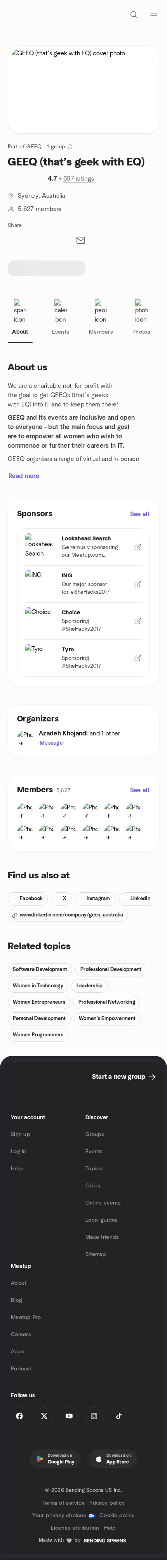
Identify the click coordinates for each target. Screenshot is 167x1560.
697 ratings (78, 179)
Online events (103, 1203)
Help (17, 1168)
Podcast (21, 1369)
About (18, 1283)
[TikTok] (118, 1416)
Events (94, 1151)
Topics (94, 1168)
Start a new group (118, 1077)
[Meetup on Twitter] (44, 1416)
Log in (18, 1151)
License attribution (75, 1528)
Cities (93, 1186)
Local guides (101, 1220)
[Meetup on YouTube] (69, 1416)
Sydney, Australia (41, 196)
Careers (21, 1334)
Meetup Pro (26, 1317)
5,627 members (39, 209)
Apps (17, 1351)
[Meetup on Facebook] (19, 1416)
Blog (16, 1300)
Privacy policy (107, 1503)
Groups (94, 1134)
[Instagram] (94, 1416)
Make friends (102, 1237)
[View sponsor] (138, 547)
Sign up (20, 1134)
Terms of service (63, 1503)
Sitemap (95, 1254)
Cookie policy (117, 1515)
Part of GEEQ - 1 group (36, 146)
